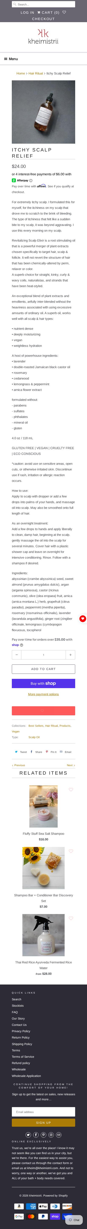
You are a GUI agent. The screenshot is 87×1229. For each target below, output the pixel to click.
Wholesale (19, 1069)
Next (70, 765)
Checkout (43, 19)
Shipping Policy (22, 1044)
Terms (16, 1050)
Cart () (50, 12)
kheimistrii (35, 1195)
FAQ (15, 1012)
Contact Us (19, 1024)
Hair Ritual (51, 725)
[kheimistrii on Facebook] (36, 1135)
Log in (27, 12)
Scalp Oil (34, 737)
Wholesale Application (26, 1076)
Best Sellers (36, 725)
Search (16, 999)
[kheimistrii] (43, 38)
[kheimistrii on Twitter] (28, 1135)
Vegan (15, 731)
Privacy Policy (21, 1031)
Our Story (18, 1018)
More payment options (43, 694)
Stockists (18, 1005)
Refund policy (21, 1063)
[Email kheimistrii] (58, 1135)
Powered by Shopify (55, 1195)
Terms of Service (23, 1056)
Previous (19, 765)
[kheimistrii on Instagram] (51, 1135)
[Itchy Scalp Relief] (43, 112)
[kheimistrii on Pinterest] (43, 1135)
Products (65, 725)
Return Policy (21, 1037)
